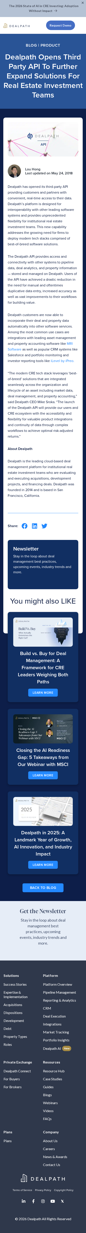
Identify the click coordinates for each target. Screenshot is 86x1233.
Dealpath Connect (17, 1071)
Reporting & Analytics (59, 1000)
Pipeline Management (59, 992)
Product (50, 45)
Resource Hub (54, 1071)
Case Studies (52, 1079)
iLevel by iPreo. (62, 361)
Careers (49, 1149)
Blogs (47, 1095)
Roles (8, 1044)
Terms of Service (22, 1190)
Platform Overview (57, 984)
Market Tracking (56, 1032)
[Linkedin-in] (24, 1201)
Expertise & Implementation (16, 994)
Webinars (50, 1103)
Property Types (15, 1036)
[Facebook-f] (33, 1201)
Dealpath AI (56, 1048)
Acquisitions (13, 1004)
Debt (7, 1028)
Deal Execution (54, 1016)
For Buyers (12, 1079)
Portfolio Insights (56, 1040)
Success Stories (15, 984)
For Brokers (13, 1087)
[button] (83, 3)
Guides (48, 1087)
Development (14, 1020)
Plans (8, 1141)
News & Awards (55, 1157)
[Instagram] (43, 1201)
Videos (48, 1111)
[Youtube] (53, 1201)
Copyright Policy (63, 1190)
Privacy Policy (43, 1190)
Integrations (52, 1024)
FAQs (47, 1119)
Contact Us (51, 1164)
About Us (50, 1141)
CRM (47, 1008)
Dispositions (13, 1012)
